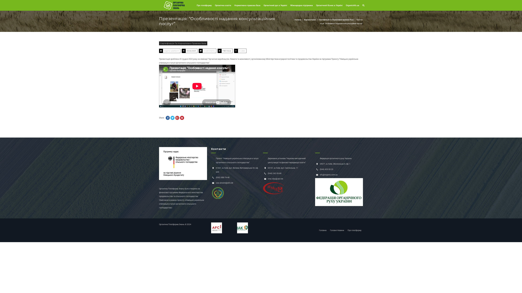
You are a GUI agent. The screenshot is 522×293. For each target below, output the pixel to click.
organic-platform (171, 51)
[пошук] (364, 5)
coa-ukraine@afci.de (224, 183)
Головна (298, 20)
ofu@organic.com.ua (329, 175)
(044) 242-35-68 (274, 173)
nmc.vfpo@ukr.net (275, 179)
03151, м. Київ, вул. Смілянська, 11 (283, 168)
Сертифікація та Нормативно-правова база (336, 20)
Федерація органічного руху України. (336, 158)
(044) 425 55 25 (326, 169)
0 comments (209, 51)
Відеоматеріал (310, 20)
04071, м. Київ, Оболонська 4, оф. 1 (335, 164)
